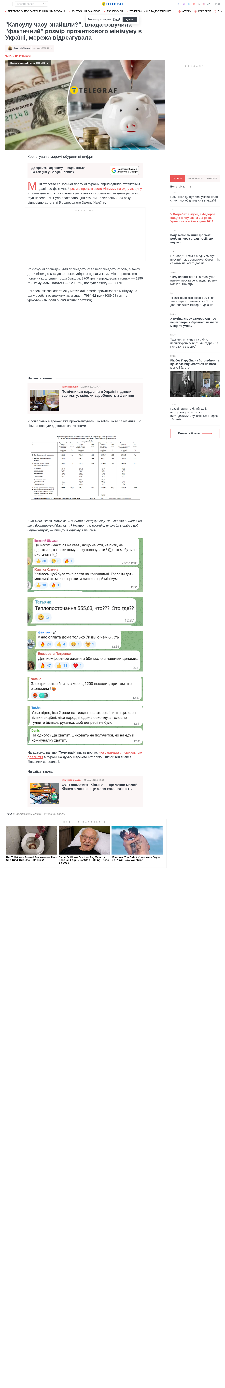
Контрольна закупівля (85, 11)
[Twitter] (199, 4)
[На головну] (112, 4)
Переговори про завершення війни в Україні (36, 11)
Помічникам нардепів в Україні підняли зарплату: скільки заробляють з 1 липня (98, 394)
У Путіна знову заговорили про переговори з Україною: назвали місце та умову (194, 322)
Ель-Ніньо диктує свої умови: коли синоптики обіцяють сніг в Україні (194, 198)
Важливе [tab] (212, 178)
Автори (186, 11)
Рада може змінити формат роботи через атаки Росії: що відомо (191, 239)
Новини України (70, 387)
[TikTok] (208, 4)
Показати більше (189, 433)
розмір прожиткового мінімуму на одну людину (105, 188)
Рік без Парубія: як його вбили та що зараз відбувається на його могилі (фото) (194, 364)
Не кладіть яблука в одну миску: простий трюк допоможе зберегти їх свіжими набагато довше (195, 259)
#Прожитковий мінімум (27, 813)
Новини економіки (71, 780)
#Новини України (54, 813)
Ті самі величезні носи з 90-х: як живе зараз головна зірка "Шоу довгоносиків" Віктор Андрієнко (192, 301)
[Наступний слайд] (221, 11)
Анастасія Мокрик (22, 48)
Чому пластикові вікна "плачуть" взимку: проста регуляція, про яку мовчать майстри (193, 280)
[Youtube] (194, 4)
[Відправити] (44, 4)
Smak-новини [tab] (195, 178)
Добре (129, 19)
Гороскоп (204, 11)
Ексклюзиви (115, 11)
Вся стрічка (177, 186)
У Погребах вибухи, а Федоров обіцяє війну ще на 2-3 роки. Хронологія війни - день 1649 (192, 218)
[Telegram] (188, 3)
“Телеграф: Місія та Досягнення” (150, 11)
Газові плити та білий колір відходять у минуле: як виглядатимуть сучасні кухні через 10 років (194, 414)
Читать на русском (18, 56)
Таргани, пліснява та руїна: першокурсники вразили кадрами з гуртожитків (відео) (194, 343)
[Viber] (183, 4)
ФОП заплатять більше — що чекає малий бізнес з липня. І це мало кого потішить (100, 787)
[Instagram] (203, 3)
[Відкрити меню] (7, 4)
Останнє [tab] (178, 178)
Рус (217, 4)
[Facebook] (178, 3)
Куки (116, 19)
